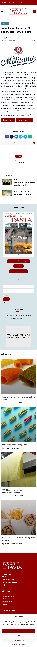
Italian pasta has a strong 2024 (14, 444)
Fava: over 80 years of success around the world (24, 183)
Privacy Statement (21, 644)
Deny (18, 635)
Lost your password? (8, 303)
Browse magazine (8, 120)
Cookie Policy (14, 644)
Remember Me (8, 295)
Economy (5, 24)
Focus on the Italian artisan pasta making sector (18, 398)
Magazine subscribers (24, 120)
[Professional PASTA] (18, 11)
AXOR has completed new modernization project (12, 491)
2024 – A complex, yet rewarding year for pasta (18, 539)
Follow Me (18, 156)
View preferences (18, 640)
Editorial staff (4, 38)
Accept (18, 631)
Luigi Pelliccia (5, 448)
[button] (34, 616)
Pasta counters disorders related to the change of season (22, 194)
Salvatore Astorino (7, 403)
